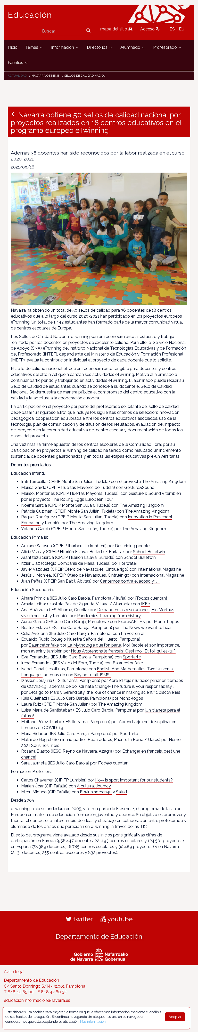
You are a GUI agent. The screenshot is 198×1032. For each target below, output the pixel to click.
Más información (93, 1021)
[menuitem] (12, 47)
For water (128, 563)
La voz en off (133, 633)
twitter (82, 919)
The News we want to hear (146, 627)
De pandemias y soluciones (123, 609)
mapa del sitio (114, 29)
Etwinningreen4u (96, 791)
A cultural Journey (94, 786)
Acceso (148, 29)
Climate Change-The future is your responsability (125, 686)
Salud (121, 791)
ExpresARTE (130, 621)
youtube (119, 919)
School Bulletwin (149, 551)
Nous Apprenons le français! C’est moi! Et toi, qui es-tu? (123, 651)
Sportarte (132, 657)
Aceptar (175, 1017)
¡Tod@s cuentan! (151, 598)
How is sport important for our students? (134, 780)
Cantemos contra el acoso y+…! (130, 581)
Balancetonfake (44, 645)
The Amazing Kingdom (164, 481)
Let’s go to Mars (44, 692)
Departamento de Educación (99, 936)
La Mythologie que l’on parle (94, 645)
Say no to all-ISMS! (92, 674)
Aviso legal (14, 971)
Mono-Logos (166, 621)
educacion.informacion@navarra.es (37, 1000)
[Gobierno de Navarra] (99, 954)
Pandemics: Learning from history (109, 615)
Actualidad (17, 75)
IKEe (145, 603)
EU (181, 29)
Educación (30, 15)
